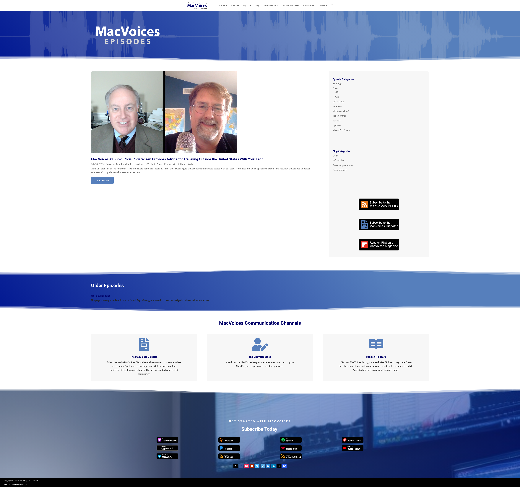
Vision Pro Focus (341, 130)
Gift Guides (338, 101)
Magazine (247, 5)
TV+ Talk (337, 120)
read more (102, 180)
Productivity (170, 164)
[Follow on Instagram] (246, 466)
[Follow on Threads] (279, 466)
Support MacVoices (290, 5)
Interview (337, 106)
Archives (235, 5)
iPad (152, 164)
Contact (321, 5)
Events (336, 88)
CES (337, 91)
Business (110, 164)
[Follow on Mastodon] (268, 466)
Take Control (339, 115)
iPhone (159, 164)
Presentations (340, 170)
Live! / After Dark (270, 5)
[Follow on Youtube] (252, 466)
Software (182, 164)
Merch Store (308, 5)
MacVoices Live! (341, 111)
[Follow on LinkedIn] (273, 466)
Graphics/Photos (124, 164)
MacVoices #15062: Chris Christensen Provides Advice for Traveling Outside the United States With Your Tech (177, 159)
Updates (337, 125)
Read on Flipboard (376, 356)
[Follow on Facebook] (241, 466)
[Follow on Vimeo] (257, 466)
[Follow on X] (235, 466)
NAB (337, 96)
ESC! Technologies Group (17, 484)
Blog (257, 5)
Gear (335, 155)
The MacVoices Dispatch (143, 356)
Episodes (221, 5)
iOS (147, 164)
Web (190, 164)
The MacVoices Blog (260, 356)
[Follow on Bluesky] (284, 466)
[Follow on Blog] (263, 466)
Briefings (337, 83)
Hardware (139, 164)
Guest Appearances (343, 165)
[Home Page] (197, 5)
